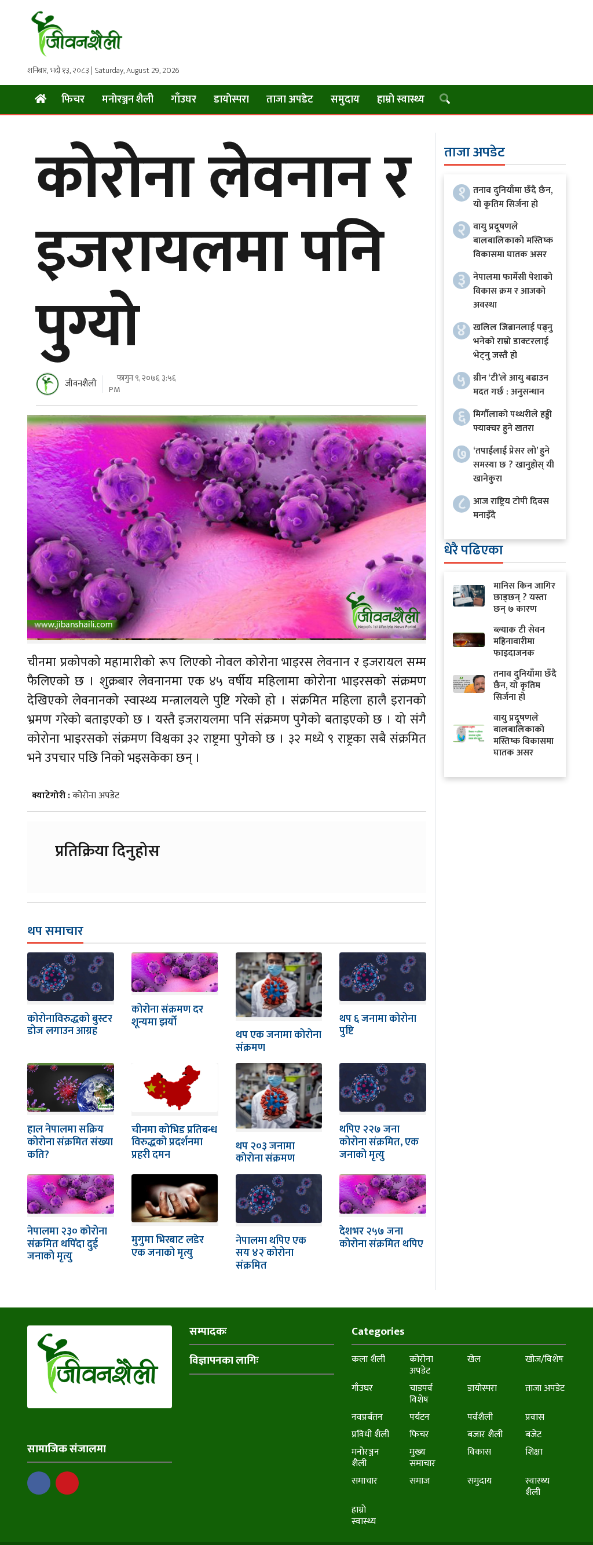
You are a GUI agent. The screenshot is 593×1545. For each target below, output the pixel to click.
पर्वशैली (480, 1417)
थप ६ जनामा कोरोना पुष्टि (377, 1025)
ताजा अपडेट (289, 99)
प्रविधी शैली (370, 1434)
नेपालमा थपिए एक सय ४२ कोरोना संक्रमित (271, 1253)
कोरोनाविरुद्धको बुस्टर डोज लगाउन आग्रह (69, 1025)
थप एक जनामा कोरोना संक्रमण (278, 1042)
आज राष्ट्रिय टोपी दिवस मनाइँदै (511, 508)
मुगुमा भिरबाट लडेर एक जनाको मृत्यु (167, 1247)
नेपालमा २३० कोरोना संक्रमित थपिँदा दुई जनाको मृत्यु (67, 1244)
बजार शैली (485, 1434)
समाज (419, 1481)
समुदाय (345, 99)
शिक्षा (534, 1452)
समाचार (365, 1481)
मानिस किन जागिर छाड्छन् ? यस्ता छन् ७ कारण (524, 597)
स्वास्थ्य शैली (537, 1486)
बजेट (533, 1434)
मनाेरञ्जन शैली (127, 99)
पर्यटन (419, 1417)
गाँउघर (183, 99)
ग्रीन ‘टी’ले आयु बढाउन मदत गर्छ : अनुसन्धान (510, 385)
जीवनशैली (81, 384)
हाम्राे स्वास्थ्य (400, 99)
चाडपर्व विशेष (421, 1394)
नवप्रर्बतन (367, 1417)
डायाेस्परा (231, 99)
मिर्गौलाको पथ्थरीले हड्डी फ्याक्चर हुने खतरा (512, 421)
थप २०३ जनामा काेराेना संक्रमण (265, 1153)
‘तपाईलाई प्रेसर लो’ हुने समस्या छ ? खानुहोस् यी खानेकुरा (513, 465)
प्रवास (534, 1417)
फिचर (73, 99)
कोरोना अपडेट (95, 795)
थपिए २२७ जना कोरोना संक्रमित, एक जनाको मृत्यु (379, 1142)
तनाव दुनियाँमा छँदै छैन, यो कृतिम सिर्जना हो (512, 197)
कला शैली (368, 1359)
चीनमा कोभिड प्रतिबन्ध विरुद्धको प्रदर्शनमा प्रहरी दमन (174, 1143)
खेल (474, 1359)
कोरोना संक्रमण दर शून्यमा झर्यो (167, 1016)
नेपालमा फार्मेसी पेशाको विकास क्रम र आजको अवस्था (512, 291)
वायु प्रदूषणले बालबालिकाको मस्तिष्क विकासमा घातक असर (513, 240)
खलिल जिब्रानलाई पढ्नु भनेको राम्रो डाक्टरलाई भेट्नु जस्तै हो (512, 341)
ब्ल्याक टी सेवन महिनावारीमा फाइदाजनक (519, 641)
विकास (479, 1452)
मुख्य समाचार (422, 1457)
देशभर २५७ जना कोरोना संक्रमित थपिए (381, 1238)
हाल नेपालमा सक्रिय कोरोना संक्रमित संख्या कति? (70, 1142)
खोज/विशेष (544, 1359)
